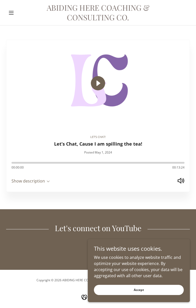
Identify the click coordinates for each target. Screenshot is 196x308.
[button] (20, 13)
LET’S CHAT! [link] (98, 137)
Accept (139, 290)
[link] (98, 19)
